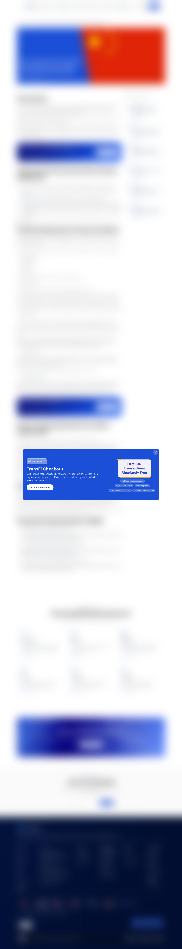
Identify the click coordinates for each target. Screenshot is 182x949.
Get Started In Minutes (40, 487)
